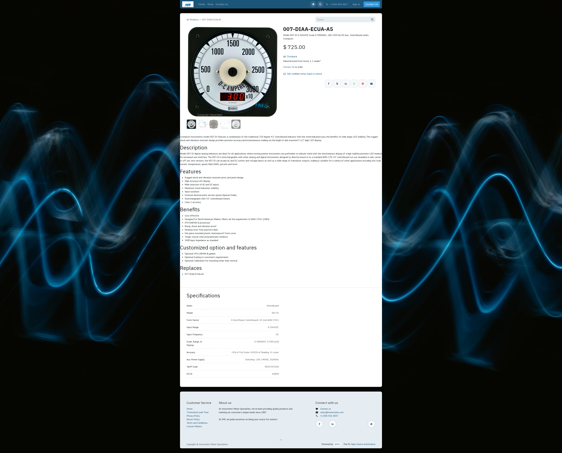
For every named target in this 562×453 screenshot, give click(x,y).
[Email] (371, 83)
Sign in (356, 4)
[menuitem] (201, 4)
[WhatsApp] (354, 83)
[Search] (372, 19)
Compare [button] (292, 56)
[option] (281, 312)
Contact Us (371, 4)
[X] (337, 83)
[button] (320, 4)
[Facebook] (328, 83)
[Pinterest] (362, 83)
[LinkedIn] (345, 83)
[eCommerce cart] (313, 4)
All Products (193, 19)
